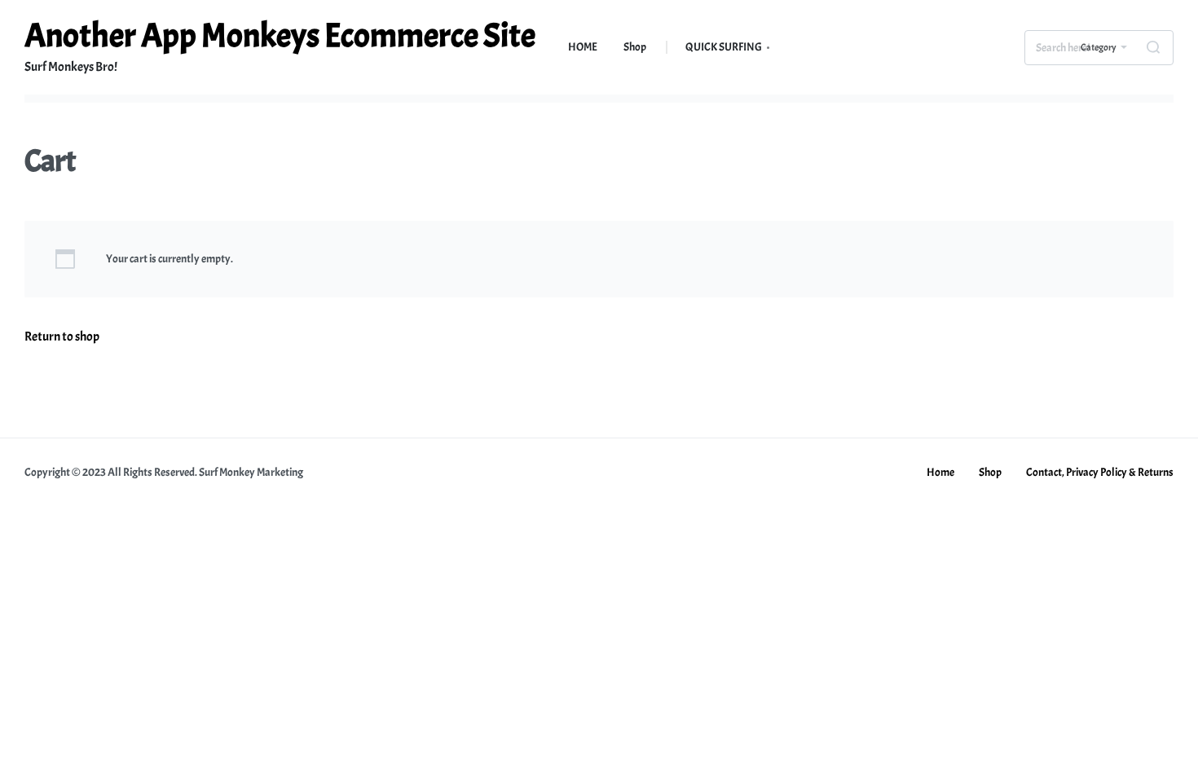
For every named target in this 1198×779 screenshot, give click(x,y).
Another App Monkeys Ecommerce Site (279, 36)
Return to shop (61, 336)
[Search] (1153, 47)
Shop (990, 472)
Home (940, 472)
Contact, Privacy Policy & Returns (1100, 472)
